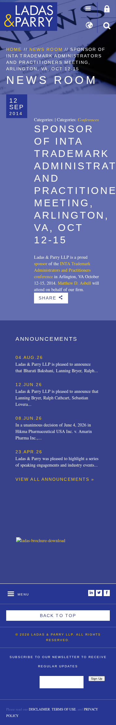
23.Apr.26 (28, 451)
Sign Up (96, 678)
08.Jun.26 (28, 418)
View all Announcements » (54, 479)
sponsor (40, 263)
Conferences (88, 119)
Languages (89, 26)
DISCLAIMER (39, 709)
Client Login (107, 9)
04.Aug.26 (29, 357)
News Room (46, 49)
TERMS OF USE (64, 709)
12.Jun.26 (28, 384)
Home (14, 49)
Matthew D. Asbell (74, 283)
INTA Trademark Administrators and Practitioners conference (62, 270)
